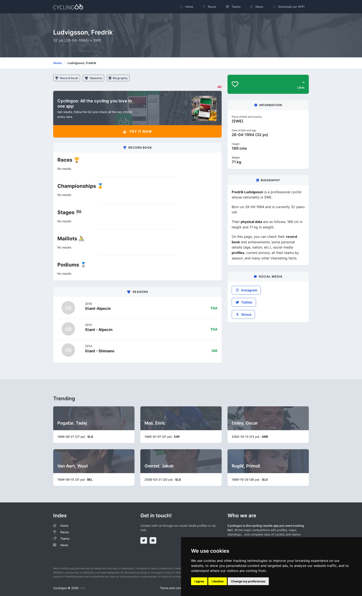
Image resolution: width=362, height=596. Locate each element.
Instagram (248, 290)
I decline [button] (218, 581)
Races (64, 532)
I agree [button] (199, 581)
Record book (68, 78)
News (64, 545)
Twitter (246, 302)
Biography (120, 78)
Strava (245, 314)
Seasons (95, 78)
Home (57, 63)
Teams (64, 538)
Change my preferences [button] (248, 581)
